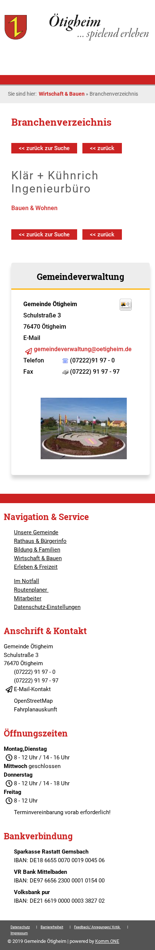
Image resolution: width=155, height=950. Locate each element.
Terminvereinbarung (38, 812)
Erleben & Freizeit (36, 567)
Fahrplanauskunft (35, 709)
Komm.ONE (107, 941)
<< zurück (102, 148)
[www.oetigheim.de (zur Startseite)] (77, 40)
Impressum (19, 933)
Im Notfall (26, 581)
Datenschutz (20, 927)
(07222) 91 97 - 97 (36, 680)
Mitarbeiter (27, 598)
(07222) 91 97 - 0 (34, 672)
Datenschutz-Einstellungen (47, 607)
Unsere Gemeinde (36, 532)
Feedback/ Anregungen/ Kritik (97, 927)
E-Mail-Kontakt (32, 689)
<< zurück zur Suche (44, 148)
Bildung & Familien (37, 549)
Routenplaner (31, 589)
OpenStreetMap (33, 700)
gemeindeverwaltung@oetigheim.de (83, 349)
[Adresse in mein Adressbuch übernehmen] (126, 308)
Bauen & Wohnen (34, 208)
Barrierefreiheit (52, 927)
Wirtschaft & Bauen (62, 94)
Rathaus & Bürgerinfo (40, 541)
